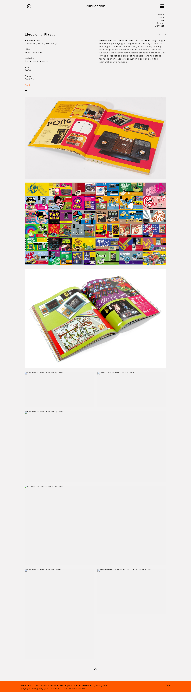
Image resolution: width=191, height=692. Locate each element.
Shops (160, 23)
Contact (159, 25)
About (160, 14)
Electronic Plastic (37, 61)
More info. (83, 688)
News (161, 20)
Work (161, 17)
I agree (168, 685)
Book (28, 85)
